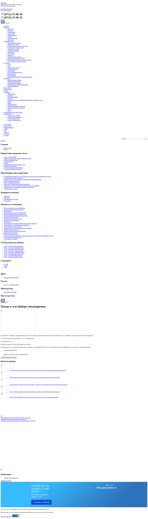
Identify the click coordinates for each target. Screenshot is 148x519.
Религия (10, 98)
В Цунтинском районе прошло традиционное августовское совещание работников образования (38, 370)
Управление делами (13, 49)
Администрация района (14, 117)
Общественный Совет (10, 166)
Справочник (7, 114)
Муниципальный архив (11, 217)
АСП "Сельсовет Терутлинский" (14, 249)
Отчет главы (11, 54)
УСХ (9, 111)
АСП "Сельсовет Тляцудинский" (14, 251)
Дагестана (10, 40)
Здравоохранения (13, 38)
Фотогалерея (8, 148)
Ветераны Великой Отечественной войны (20, 77)
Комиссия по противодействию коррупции (16, 184)
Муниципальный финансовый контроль (16, 215)
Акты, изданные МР (10, 157)
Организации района (14, 67)
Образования (11, 32)
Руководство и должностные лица (17, 46)
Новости (6, 27)
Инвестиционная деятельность (13, 219)
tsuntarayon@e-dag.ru (7, 9)
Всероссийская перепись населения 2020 (19, 60)
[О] (18, 421)
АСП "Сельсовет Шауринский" (13, 257)
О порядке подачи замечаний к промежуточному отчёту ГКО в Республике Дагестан (29, 236)
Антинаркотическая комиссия (16, 106)
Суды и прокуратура (14, 118)
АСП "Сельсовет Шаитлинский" (14, 254)
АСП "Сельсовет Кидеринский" (13, 246)
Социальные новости (10, 350)
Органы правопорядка (14, 120)
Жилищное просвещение (11, 277)
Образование (11, 94)
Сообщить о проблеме (41, 502)
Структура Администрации (16, 47)
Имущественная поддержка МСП (14, 209)
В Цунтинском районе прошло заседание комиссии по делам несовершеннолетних (34, 397)
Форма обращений (13, 86)
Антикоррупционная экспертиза (13, 178)
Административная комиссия (12, 169)
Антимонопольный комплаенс (13, 237)
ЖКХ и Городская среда (11, 234)
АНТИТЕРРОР (12, 104)
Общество (7, 92)
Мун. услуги (7, 88)
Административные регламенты (13, 167)
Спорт (9, 101)
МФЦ (9, 103)
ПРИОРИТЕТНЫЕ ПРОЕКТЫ (13, 112)
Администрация (9, 41)
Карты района (12, 74)
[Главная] (4, 3)
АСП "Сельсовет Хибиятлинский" (14, 252)
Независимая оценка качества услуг (14, 164)
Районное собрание (13, 50)
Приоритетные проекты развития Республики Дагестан (20, 223)
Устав (9, 64)
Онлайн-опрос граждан (11, 189)
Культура (10, 95)
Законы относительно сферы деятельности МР (17, 158)
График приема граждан (15, 57)
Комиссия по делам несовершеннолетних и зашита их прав (25, 100)
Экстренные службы (14, 115)
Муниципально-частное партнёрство (15, 212)
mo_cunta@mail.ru (6, 10)
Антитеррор (7, 124)
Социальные (11, 33)
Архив (6, 163)
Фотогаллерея (12, 75)
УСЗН (6, 266)
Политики (11, 29)
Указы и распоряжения (10, 160)
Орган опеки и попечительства (17, 61)
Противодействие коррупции (16, 58)
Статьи (6, 91)
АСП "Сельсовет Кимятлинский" (14, 247)
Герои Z (6, 132)
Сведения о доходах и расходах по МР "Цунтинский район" (21, 185)
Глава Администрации (14, 43)
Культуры (10, 30)
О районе (7, 63)
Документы (11, 52)
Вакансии (7, 196)
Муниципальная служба (11, 199)
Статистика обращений (14, 83)
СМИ (5, 129)
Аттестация (7, 200)
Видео (6, 149)
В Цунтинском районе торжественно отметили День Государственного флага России (35, 391)
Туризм (6, 135)
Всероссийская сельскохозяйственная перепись (18, 228)
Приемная (7, 78)
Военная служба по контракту (16, 108)
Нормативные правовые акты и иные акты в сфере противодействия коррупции (27, 176)
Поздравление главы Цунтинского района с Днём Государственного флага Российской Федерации (39, 384)
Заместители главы (13, 44)
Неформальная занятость (11, 229)
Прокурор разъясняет (10, 292)
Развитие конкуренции (11, 232)
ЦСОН (6, 264)
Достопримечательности (15, 72)
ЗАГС (9, 109)
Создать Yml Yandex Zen (11, 478)
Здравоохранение (13, 97)
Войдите (6, 354)
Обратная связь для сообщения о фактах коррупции (19, 187)
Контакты (10, 55)
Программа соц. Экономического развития (16, 225)
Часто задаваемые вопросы (12, 182)
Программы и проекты (10, 239)
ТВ (5, 130)
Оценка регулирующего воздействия (15, 231)
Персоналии (11, 71)
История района (12, 69)
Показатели (7, 222)
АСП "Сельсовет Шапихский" (13, 255)
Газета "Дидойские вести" (11, 285)
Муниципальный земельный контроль (15, 214)
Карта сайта (7, 126)
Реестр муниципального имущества (14, 208)
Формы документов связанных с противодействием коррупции (22, 179)
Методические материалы (11, 181)
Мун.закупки (8, 89)
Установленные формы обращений (18, 84)
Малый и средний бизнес (11, 220)
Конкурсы (7, 197)
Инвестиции (7, 211)
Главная (6, 26)
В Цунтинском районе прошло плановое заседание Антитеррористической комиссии (35, 377)
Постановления (8, 161)
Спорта (10, 37)
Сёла (9, 66)
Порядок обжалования (14, 81)
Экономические (12, 35)
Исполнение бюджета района (12, 226)
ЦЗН (5, 267)
